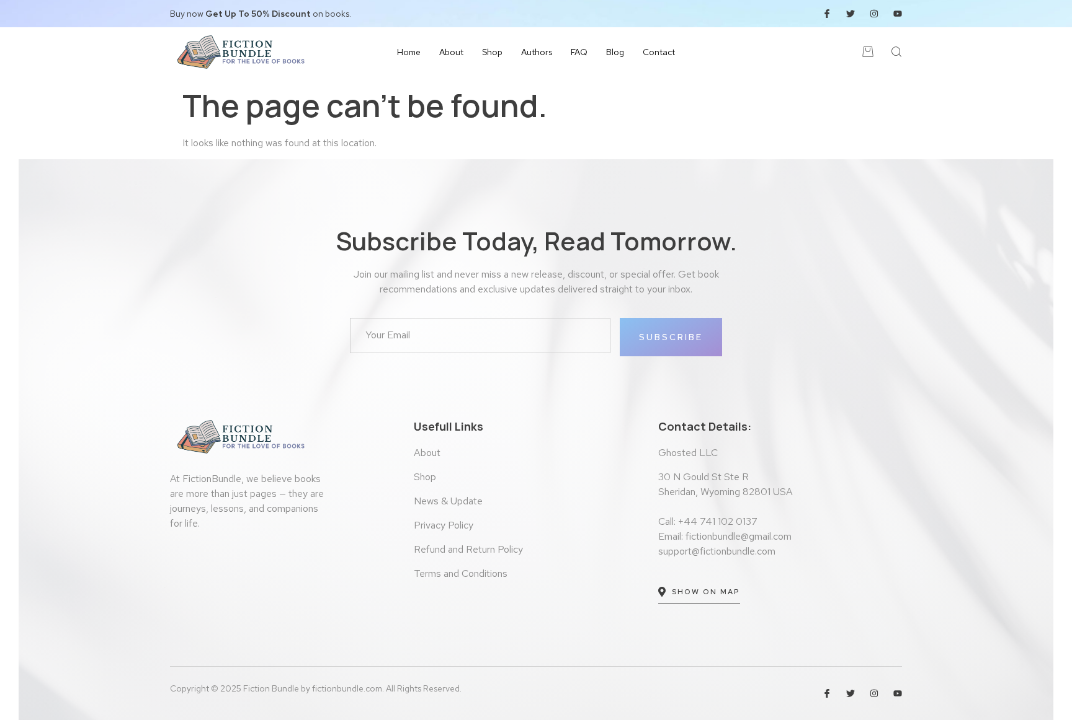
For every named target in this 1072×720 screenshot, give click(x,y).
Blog (615, 52)
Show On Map (706, 592)
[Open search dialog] (897, 54)
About (451, 52)
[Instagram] (874, 13)
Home (409, 52)
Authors (536, 52)
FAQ (579, 52)
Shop (492, 52)
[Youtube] (897, 13)
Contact (659, 52)
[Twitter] (850, 13)
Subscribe (671, 337)
